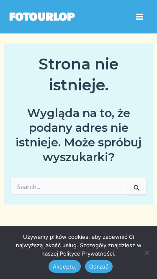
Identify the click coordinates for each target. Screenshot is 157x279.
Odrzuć (99, 266)
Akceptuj (65, 266)
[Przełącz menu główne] (139, 17)
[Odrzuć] (146, 252)
